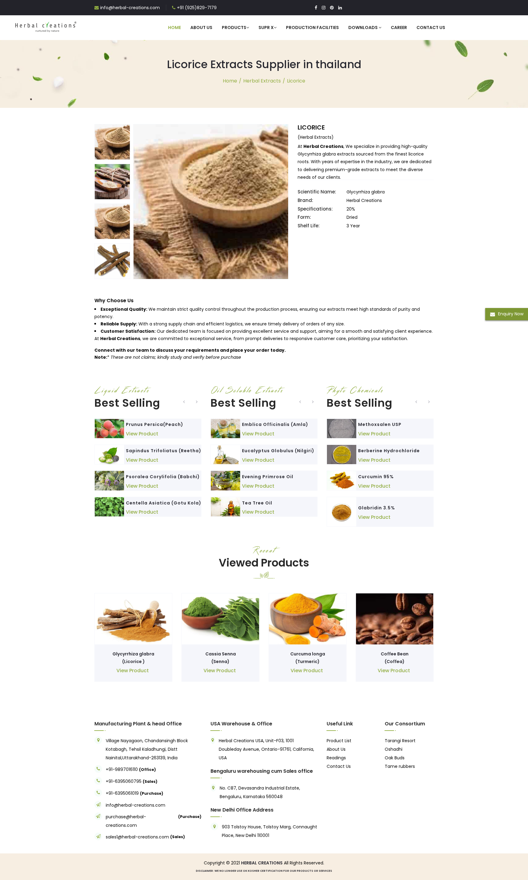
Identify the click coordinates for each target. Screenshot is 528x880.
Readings (336, 758)
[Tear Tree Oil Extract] (225, 507)
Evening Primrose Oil (267, 477)
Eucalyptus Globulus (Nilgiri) (278, 451)
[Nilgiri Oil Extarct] (225, 454)
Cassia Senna (220, 654)
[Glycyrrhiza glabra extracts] (133, 618)
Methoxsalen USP (380, 424)
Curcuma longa (307, 654)
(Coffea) (395, 661)
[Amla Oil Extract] (225, 428)
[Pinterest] (332, 8)
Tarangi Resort (400, 741)
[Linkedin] (340, 8)
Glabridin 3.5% (376, 508)
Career (399, 27)
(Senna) (220, 661)
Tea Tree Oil (257, 503)
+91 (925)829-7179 (197, 8)
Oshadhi (393, 749)
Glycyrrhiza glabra (133, 654)
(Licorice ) (133, 661)
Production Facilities (312, 27)
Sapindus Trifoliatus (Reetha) (163, 451)
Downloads (363, 27)
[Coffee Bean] (394, 618)
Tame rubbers (400, 766)
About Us (201, 27)
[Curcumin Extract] (342, 480)
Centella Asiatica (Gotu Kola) (163, 503)
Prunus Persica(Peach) (154, 424)
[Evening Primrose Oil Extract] (225, 480)
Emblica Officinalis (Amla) (275, 424)
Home (174, 27)
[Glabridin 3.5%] (342, 512)
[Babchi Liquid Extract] (109, 480)
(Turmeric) (307, 661)
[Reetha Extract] (109, 454)
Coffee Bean (395, 654)
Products (234, 27)
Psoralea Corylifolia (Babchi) (163, 477)
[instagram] (323, 8)
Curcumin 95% (376, 477)
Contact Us (430, 27)
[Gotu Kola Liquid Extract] (109, 507)
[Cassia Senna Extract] (220, 618)
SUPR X (266, 27)
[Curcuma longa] (307, 618)
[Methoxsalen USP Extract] (342, 428)
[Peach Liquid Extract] (109, 428)
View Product (142, 433)
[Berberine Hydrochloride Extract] (342, 454)
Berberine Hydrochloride (389, 451)
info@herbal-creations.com (130, 8)
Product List (339, 741)
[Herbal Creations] (45, 26)
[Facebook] (316, 8)
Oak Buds (395, 758)
